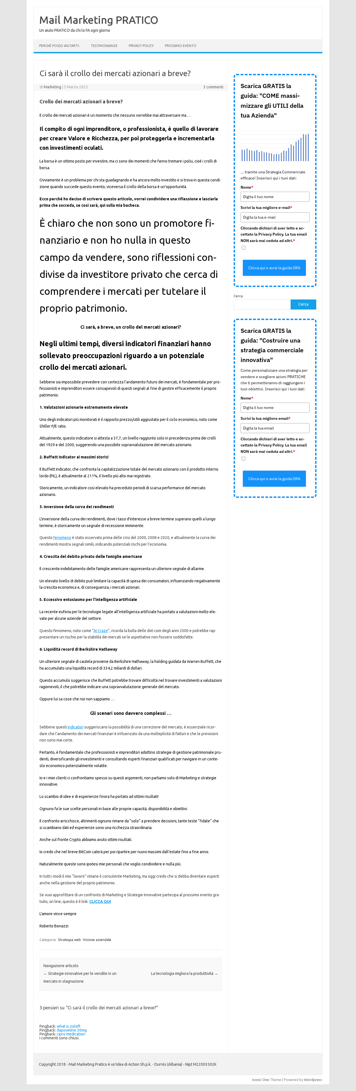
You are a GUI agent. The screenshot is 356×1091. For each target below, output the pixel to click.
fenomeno (62, 537)
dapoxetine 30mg (72, 1030)
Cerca (238, 296)
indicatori (75, 727)
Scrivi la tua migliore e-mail (266, 207)
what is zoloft (68, 1026)
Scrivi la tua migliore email (266, 418)
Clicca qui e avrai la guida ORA (274, 267)
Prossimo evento (180, 46)
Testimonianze (104, 46)
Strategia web (69, 940)
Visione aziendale (97, 940)
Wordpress (313, 1080)
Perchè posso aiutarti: (59, 46)
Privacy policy (141, 46)
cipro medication (71, 1034)
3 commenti (213, 87)
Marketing (52, 87)
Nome (247, 187)
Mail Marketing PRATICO (98, 20)
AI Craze (100, 630)
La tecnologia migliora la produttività (184, 973)
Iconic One (260, 1080)
